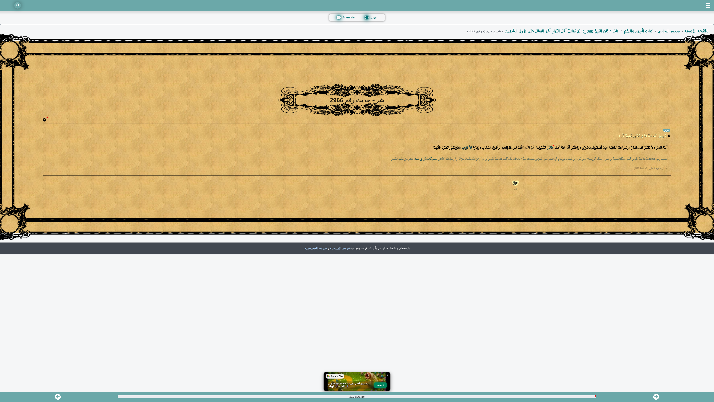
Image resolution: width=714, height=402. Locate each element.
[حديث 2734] (656, 398)
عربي (373, 17)
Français (348, 17)
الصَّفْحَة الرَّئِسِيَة (697, 31)
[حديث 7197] (58, 398)
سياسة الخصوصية (316, 248)
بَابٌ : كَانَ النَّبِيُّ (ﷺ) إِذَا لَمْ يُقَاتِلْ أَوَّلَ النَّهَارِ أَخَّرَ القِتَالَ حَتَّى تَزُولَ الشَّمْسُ (562, 31)
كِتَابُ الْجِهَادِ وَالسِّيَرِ (638, 31)
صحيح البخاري (669, 31)
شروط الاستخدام (340, 248)
